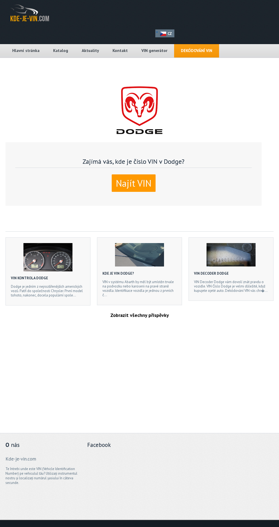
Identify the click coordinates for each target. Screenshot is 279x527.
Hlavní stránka (26, 50)
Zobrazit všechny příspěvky (139, 315)
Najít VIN (133, 183)
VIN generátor (154, 50)
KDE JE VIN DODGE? (118, 273)
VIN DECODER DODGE (211, 273)
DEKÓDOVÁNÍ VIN (196, 50)
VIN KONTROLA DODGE (29, 278)
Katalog (60, 50)
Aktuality (90, 50)
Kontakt (120, 50)
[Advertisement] (133, 379)
